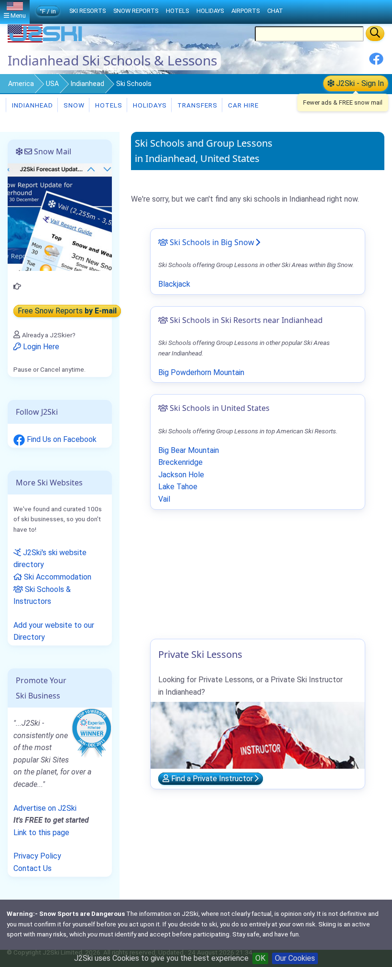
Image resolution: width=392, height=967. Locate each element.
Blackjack (174, 284)
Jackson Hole (181, 474)
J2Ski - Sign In (359, 83)
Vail (164, 499)
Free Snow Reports (67, 310)
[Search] (375, 33)
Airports (245, 10)
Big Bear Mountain (188, 450)
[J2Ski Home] (46, 40)
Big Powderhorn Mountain (201, 372)
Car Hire (242, 105)
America (21, 83)
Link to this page (41, 832)
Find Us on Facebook (61, 439)
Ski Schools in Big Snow (211, 242)
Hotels (107, 105)
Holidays (149, 105)
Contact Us (32, 868)
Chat (275, 10)
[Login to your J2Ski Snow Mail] (60, 216)
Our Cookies (295, 958)
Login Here (40, 346)
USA (52, 83)
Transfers (196, 105)
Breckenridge (180, 462)
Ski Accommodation (56, 576)
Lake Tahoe (177, 486)
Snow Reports (135, 10)
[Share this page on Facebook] (376, 62)
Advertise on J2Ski (44, 808)
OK (260, 958)
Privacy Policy (37, 855)
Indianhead (87, 83)
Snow (73, 105)
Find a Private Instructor (212, 778)
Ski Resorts (87, 10)
